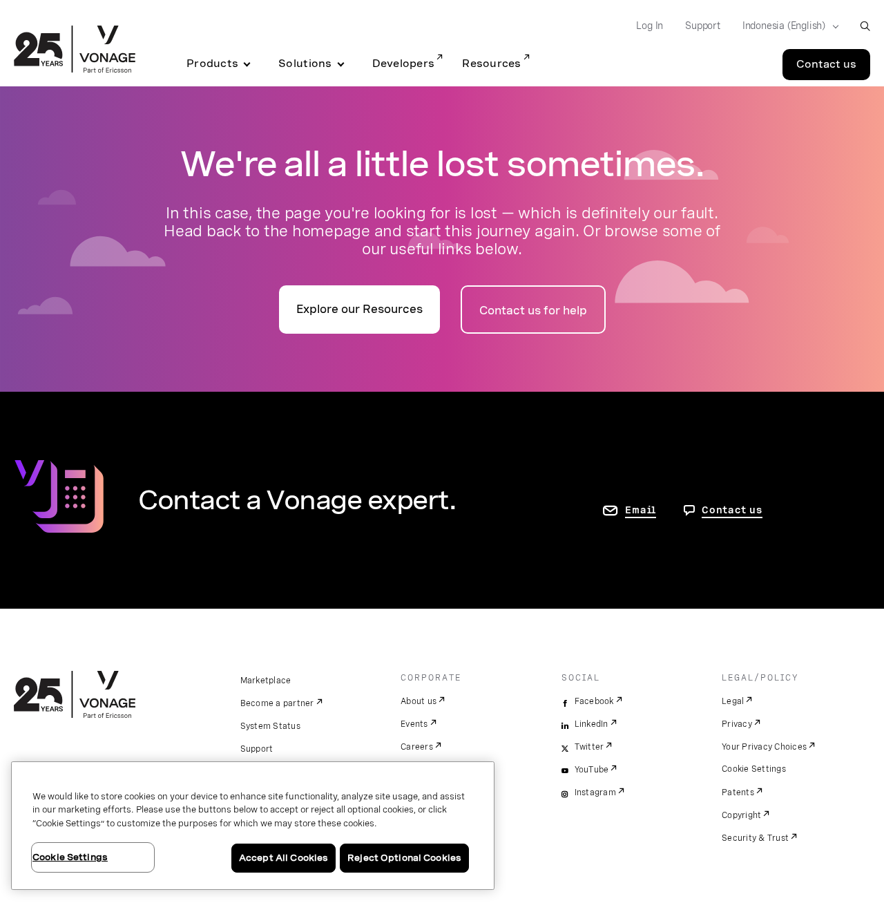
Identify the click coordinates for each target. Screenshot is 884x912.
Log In (649, 25)
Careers (417, 747)
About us (418, 701)
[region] (252, 825)
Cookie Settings (754, 769)
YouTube (592, 770)
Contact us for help (533, 310)
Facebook (594, 701)
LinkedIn (591, 724)
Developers (403, 63)
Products (212, 63)
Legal (733, 701)
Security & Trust (755, 838)
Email (640, 509)
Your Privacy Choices (764, 747)
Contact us (826, 64)
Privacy (737, 724)
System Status (270, 726)
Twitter (589, 747)
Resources (491, 63)
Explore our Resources (359, 309)
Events (414, 724)
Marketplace (265, 680)
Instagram (595, 792)
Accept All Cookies (283, 858)
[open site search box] (865, 26)
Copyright (741, 815)
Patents (738, 792)
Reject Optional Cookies (404, 858)
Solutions (305, 63)
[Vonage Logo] (74, 50)
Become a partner (277, 703)
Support (702, 25)
